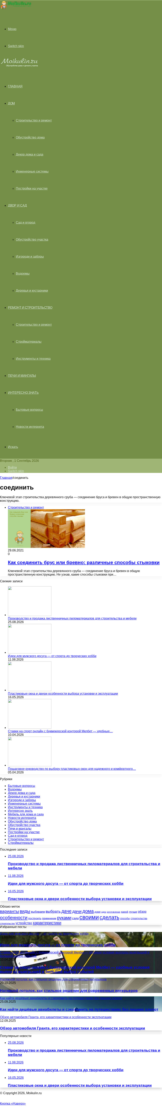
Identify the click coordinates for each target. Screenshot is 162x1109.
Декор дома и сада (29, 154)
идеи (103, 912)
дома (88, 911)
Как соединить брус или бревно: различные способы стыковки (84, 562)
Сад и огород (25, 222)
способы (125, 918)
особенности (13, 917)
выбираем (38, 911)
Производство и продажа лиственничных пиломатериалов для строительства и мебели (72, 618)
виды (25, 911)
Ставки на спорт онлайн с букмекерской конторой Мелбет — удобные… (60, 731)
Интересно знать (23, 392)
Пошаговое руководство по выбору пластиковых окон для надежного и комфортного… (72, 768)
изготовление (113, 912)
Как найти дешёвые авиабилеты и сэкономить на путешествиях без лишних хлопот (79, 1009)
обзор (142, 911)
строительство (7, 923)
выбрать (53, 911)
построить (34, 918)
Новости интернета (30, 426)
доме (97, 912)
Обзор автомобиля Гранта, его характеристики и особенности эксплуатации (72, 1028)
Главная (6, 477)
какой (124, 911)
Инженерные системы (32, 171)
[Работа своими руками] (15, 8)
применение (49, 918)
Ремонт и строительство (30, 307)
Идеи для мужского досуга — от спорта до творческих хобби (52, 656)
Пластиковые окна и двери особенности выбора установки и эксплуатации (63, 693)
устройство (24, 923)
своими (89, 917)
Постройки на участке (32, 188)
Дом (11, 103)
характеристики (47, 923)
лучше (133, 911)
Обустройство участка (32, 239)
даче (66, 911)
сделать (109, 917)
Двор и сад (17, 205)
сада (75, 918)
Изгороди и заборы (30, 256)
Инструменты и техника (33, 358)
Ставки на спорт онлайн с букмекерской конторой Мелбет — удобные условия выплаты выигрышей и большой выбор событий (75, 969)
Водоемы (23, 273)
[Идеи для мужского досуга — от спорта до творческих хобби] (29, 652)
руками (64, 917)
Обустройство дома (30, 137)
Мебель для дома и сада (26, 814)
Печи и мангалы (22, 375)
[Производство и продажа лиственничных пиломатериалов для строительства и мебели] (29, 615)
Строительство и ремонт (34, 120)
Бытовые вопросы (29, 409)
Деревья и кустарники (32, 290)
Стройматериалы (28, 341)
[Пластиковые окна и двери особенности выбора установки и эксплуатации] (29, 690)
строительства (139, 918)
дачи (77, 911)
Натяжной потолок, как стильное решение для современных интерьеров (69, 991)
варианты (9, 911)
